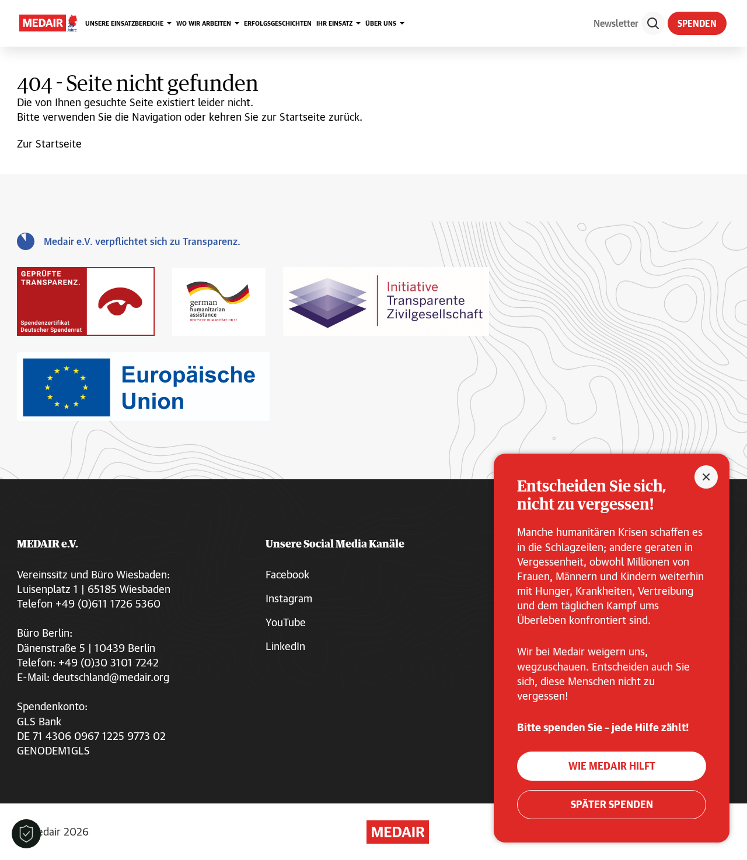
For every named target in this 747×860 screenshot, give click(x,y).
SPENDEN (697, 23)
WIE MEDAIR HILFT (611, 766)
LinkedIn (285, 646)
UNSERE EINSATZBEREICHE (124, 23)
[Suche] (653, 23)
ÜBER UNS (380, 23)
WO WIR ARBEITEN (203, 23)
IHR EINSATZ (334, 23)
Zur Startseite (49, 143)
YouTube (286, 622)
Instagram (289, 598)
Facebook (287, 574)
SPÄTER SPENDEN (612, 804)
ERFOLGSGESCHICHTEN (278, 23)
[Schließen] (706, 477)
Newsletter (616, 23)
